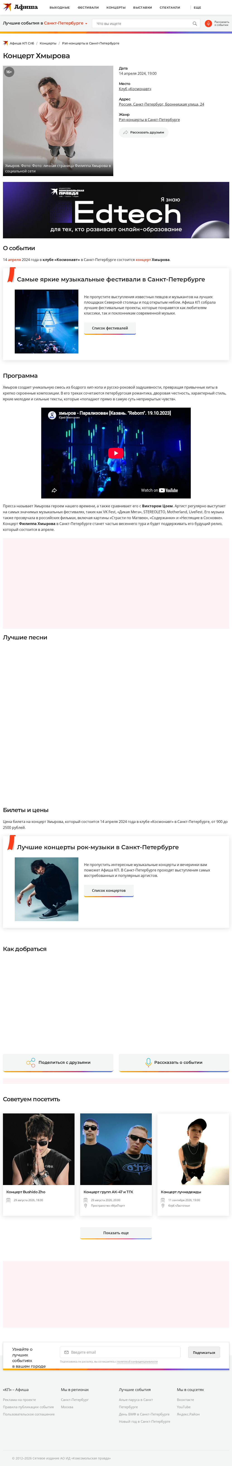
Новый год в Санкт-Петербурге (144, 1421)
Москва (67, 1407)
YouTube (184, 1407)
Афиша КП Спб (22, 43)
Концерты (116, 7)
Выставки (142, 7)
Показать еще (116, 1232)
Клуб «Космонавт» (135, 88)
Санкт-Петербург (75, 1399)
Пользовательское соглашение (29, 1414)
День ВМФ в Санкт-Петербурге (144, 1414)
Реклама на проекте (19, 1399)
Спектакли (170, 7)
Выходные (60, 7)
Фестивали (88, 7)
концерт (143, 259)
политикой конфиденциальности (137, 1361)
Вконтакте (185, 1399)
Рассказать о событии (222, 23)
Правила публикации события (28, 1407)
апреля (14, 259)
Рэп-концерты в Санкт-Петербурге (90, 43)
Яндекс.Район (188, 1414)
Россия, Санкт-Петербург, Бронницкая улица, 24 (161, 104)
